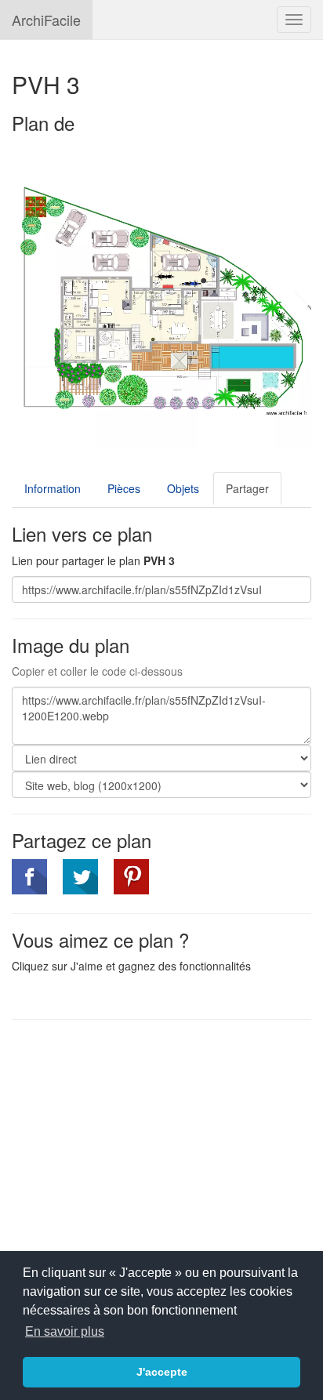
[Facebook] (29, 876)
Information (52, 488)
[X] (80, 876)
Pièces (123, 488)
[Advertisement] (143, 1145)
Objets (183, 488)
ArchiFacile (46, 19)
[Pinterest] (131, 876)
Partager (247, 488)
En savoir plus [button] (64, 1331)
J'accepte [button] (161, 1372)
